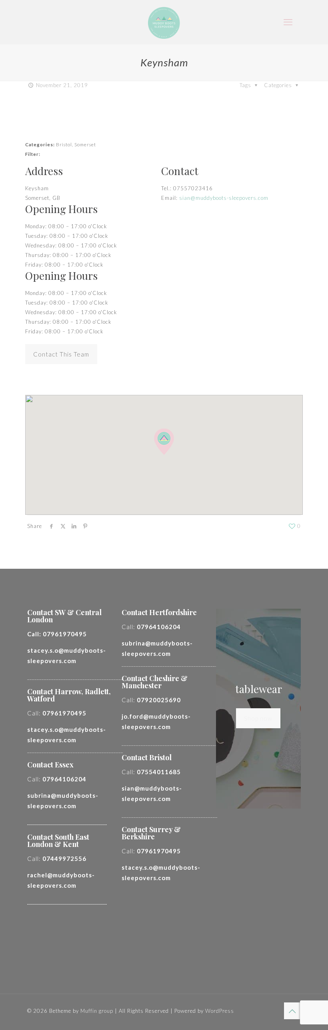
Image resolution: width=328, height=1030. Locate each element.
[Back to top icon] (292, 1010)
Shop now (258, 718)
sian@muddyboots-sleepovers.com (223, 198)
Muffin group (96, 1011)
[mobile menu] (288, 22)
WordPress (219, 1011)
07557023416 (193, 188)
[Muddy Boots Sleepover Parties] (164, 22)
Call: (57, 634)
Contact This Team (61, 354)
